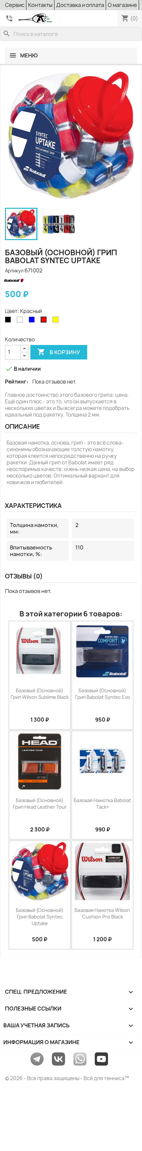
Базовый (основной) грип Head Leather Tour (40, 803)
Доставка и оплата (80, 5)
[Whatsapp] (80, 1058)
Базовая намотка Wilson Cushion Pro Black (102, 913)
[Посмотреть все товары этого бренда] (24, 280)
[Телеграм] (37, 1058)
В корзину (58, 352)
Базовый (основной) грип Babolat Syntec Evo (102, 693)
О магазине (122, 5)
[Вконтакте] (58, 1058)
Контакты (40, 5)
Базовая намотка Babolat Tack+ (102, 803)
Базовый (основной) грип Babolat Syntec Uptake (39, 916)
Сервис (14, 5)
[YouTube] (101, 1058)
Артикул (14, 270)
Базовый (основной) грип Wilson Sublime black (40, 693)
